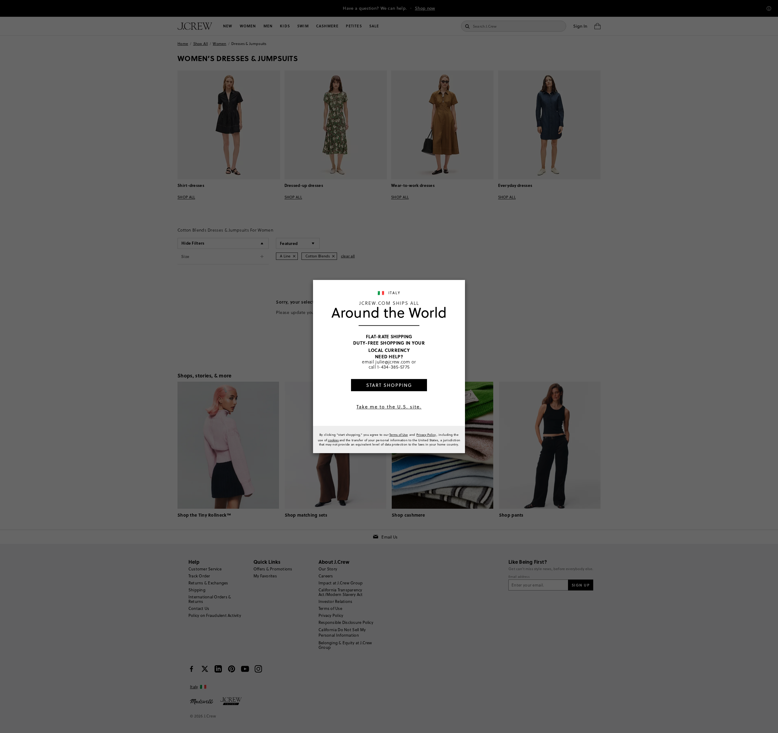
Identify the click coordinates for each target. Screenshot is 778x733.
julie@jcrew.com (392, 361)
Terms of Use (398, 434)
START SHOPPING (389, 385)
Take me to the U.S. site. (389, 407)
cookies (333, 440)
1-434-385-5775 (393, 366)
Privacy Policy (426, 434)
